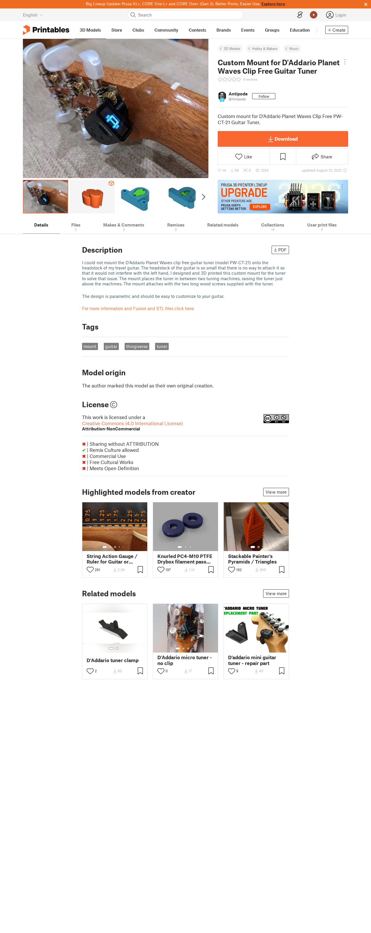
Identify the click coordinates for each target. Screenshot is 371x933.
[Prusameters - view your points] (313, 15)
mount (89, 346)
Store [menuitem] (116, 29)
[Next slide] (203, 196)
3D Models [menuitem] (90, 29)
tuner (162, 346)
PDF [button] (282, 249)
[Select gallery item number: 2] (110, 547)
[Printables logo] (46, 30)
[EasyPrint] (300, 15)
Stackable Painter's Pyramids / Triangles (252, 558)
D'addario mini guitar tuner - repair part (252, 660)
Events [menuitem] (247, 29)
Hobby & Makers (264, 48)
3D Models (232, 48)
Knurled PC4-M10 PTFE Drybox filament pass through (184, 558)
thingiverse (137, 346)
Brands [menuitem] (224, 29)
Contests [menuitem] (197, 29)
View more (276, 491)
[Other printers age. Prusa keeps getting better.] (283, 196)
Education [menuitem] (300, 29)
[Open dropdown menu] (345, 61)
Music (294, 48)
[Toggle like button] (90, 569)
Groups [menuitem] (272, 29)
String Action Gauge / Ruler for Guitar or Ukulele (112, 558)
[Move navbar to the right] (316, 30)
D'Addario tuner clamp (113, 660)
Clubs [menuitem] (138, 29)
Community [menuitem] (166, 29)
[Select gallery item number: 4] (120, 547)
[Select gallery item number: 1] (104, 547)
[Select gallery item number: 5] (124, 547)
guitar (111, 346)
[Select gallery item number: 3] (115, 547)
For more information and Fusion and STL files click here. (138, 308)
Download (286, 139)
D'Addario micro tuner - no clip (184, 660)
